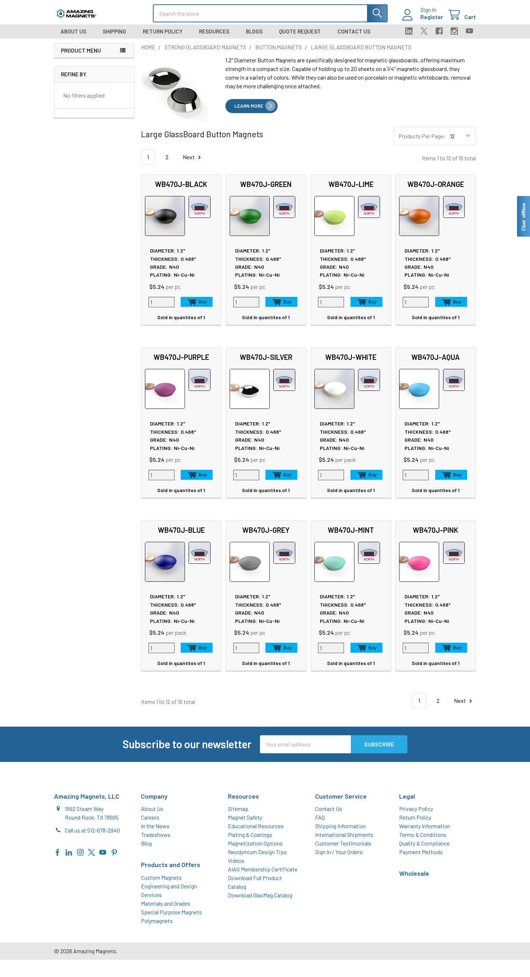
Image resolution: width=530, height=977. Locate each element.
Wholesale (414, 873)
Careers (150, 817)
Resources (214, 31)
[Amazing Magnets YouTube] (102, 851)
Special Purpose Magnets (171, 912)
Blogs (254, 31)
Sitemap (238, 808)
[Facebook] (439, 30)
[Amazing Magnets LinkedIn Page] (68, 851)
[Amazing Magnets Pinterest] (114, 851)
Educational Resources (256, 825)
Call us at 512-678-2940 (92, 830)
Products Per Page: (422, 136)
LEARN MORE (248, 106)
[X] (424, 30)
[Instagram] (454, 30)
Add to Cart (197, 302)
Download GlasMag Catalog (260, 895)
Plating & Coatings (250, 834)
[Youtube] (469, 30)
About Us (73, 31)
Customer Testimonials (343, 843)
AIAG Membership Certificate (262, 869)
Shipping (114, 31)
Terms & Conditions (422, 834)
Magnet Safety (245, 817)
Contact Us (353, 31)
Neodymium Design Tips (257, 851)
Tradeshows (156, 834)
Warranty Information (424, 825)
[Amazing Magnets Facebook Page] (57, 851)
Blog (146, 843)
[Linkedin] (408, 30)
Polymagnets (157, 920)
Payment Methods (421, 851)
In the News (155, 825)
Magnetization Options (255, 843)
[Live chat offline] (523, 216)
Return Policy (162, 31)
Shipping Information (340, 825)
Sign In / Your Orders (339, 851)
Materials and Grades (165, 903)
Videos (236, 860)
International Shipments (344, 834)
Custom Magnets (161, 877)
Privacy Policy (416, 808)
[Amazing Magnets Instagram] (80, 851)
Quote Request (300, 31)
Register (431, 16)
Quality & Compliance (424, 843)
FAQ (320, 817)
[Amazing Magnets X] (91, 851)
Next (189, 156)
